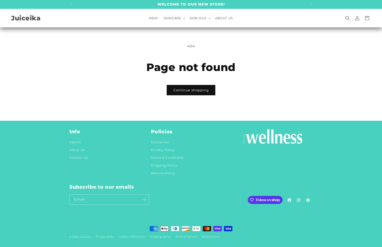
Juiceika (86, 236)
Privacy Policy (163, 150)
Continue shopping (191, 90)
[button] (174, 18)
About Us (77, 150)
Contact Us (78, 158)
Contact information (131, 236)
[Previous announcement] (71, 4)
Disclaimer (160, 142)
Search (75, 142)
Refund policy (211, 236)
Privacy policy (105, 236)
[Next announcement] (311, 4)
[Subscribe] (144, 199)
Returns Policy (163, 173)
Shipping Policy (164, 165)
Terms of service (186, 236)
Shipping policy (160, 236)
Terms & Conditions (167, 158)
